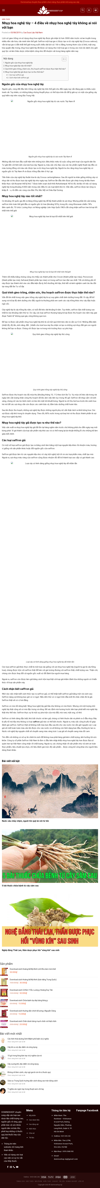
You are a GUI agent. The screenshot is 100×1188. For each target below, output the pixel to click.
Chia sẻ (55, 1181)
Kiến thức (6, 19)
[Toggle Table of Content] (63, 59)
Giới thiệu (30, 1181)
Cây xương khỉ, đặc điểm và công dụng (23, 1064)
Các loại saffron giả (16, 75)
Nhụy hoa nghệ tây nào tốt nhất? (18, 66)
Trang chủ (20, 1181)
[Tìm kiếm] (83, 10)
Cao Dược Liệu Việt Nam (33, 33)
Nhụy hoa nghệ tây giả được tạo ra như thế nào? (24, 72)
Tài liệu (62, 1181)
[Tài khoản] (89, 10)
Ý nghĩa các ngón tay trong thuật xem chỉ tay (26, 1089)
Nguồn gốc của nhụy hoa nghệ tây (19, 63)
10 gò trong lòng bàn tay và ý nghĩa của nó (25, 1056)
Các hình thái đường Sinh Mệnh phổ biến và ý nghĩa (28, 1039)
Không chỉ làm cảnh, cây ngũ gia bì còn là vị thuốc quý (29, 1072)
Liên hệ (81, 1181)
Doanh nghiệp (71, 1181)
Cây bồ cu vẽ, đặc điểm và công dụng (22, 1047)
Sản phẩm (38, 1181)
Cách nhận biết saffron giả (19, 78)
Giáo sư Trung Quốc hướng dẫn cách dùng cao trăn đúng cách (33, 1081)
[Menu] (3, 10)
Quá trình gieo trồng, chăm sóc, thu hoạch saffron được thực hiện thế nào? (35, 69)
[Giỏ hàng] (95, 10)
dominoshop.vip (56, 1185)
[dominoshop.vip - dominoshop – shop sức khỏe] (50, 10)
